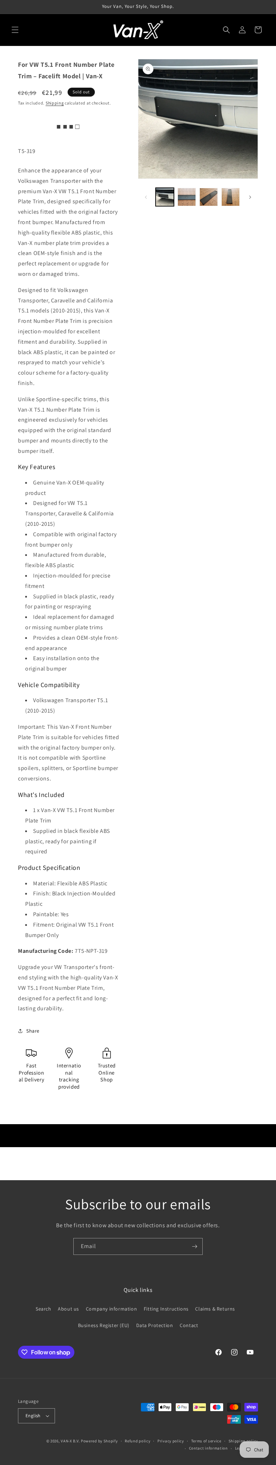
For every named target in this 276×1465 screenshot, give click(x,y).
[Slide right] (250, 197)
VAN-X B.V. (70, 1440)
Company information (111, 1309)
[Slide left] (146, 197)
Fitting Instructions (166, 1309)
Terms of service (206, 1440)
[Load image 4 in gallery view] (230, 197)
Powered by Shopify (99, 1440)
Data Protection (154, 1325)
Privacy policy (170, 1440)
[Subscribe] (194, 1246)
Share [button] (33, 1031)
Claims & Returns (215, 1309)
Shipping (55, 103)
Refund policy (137, 1440)
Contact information (208, 1448)
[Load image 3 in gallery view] (208, 197)
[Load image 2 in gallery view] (187, 197)
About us (68, 1309)
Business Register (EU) (103, 1325)
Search (43, 1309)
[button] (15, 30)
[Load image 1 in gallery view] (165, 197)
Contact (189, 1325)
